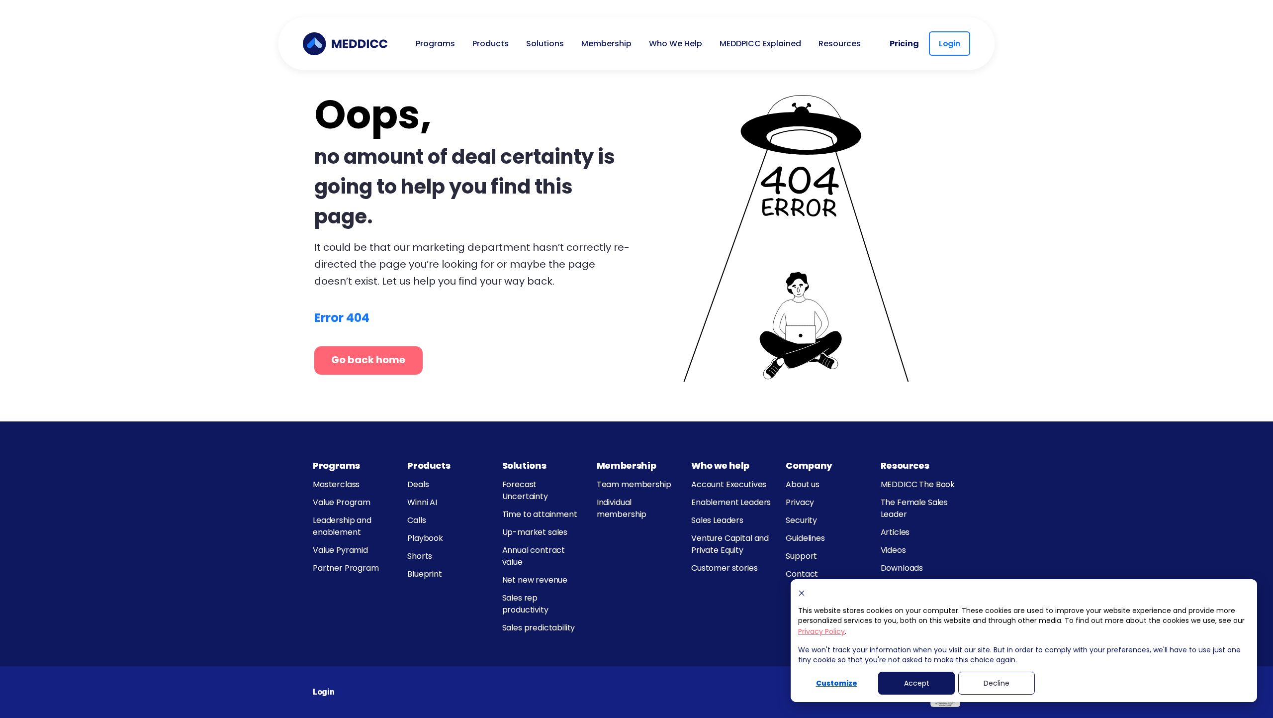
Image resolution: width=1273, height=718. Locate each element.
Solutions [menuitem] (545, 43)
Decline (996, 683)
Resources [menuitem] (839, 43)
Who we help (720, 465)
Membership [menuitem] (606, 43)
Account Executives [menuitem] (728, 484)
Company (809, 465)
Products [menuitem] (490, 43)
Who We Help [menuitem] (675, 43)
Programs (336, 465)
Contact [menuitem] (802, 574)
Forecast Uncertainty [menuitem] (525, 490)
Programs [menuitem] (435, 43)
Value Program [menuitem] (341, 502)
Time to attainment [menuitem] (539, 514)
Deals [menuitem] (418, 484)
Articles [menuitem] (895, 532)
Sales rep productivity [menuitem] (525, 603)
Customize (836, 683)
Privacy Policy (821, 631)
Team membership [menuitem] (634, 484)
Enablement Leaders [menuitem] (731, 502)
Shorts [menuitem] (419, 556)
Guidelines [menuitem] (805, 538)
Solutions (524, 465)
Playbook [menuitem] (425, 538)
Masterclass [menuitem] (336, 484)
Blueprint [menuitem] (424, 574)
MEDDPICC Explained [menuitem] (760, 43)
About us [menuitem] (802, 484)
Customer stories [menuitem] (724, 568)
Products (428, 465)
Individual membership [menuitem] (621, 508)
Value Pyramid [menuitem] (340, 550)
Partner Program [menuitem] (346, 568)
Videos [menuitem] (893, 550)
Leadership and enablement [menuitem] (342, 526)
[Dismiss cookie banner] (801, 593)
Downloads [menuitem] (902, 568)
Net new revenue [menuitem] (535, 580)
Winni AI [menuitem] (422, 502)
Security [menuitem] (801, 520)
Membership (626, 465)
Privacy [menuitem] (800, 502)
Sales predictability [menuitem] (538, 627)
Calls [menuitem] (416, 520)
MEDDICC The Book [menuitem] (918, 484)
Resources (905, 465)
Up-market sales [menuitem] (535, 532)
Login (949, 43)
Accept (916, 683)
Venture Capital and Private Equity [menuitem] (730, 544)
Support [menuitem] (801, 556)
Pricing (904, 43)
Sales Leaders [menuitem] (717, 520)
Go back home (368, 360)
